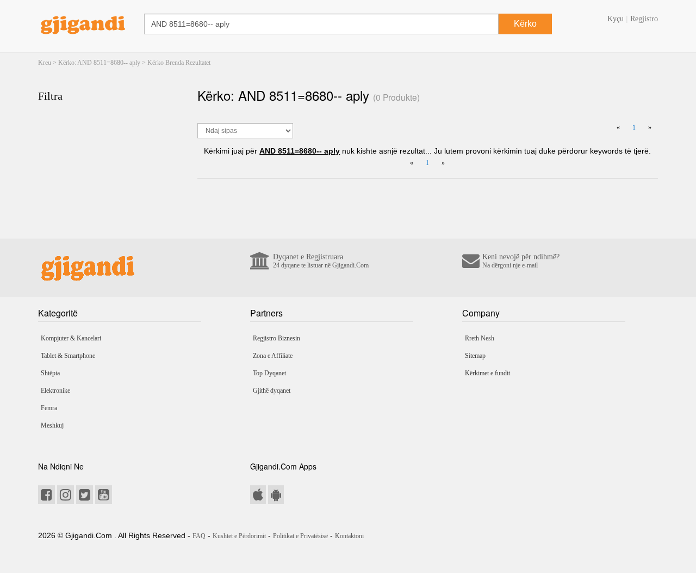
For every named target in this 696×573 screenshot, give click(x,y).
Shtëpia (50, 373)
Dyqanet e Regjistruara (321, 261)
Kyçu (615, 19)
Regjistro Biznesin (276, 338)
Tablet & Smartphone (68, 355)
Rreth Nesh (479, 338)
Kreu (44, 62)
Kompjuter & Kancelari (71, 338)
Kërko (525, 23)
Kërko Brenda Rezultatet (178, 62)
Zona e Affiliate (273, 355)
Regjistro (644, 19)
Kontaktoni (349, 536)
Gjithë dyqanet (271, 390)
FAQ (199, 536)
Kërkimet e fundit (487, 373)
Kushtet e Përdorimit (239, 536)
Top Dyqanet (269, 373)
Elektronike (55, 390)
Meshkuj (52, 425)
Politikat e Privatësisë (300, 536)
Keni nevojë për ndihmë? (521, 261)
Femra (49, 408)
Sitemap (475, 355)
